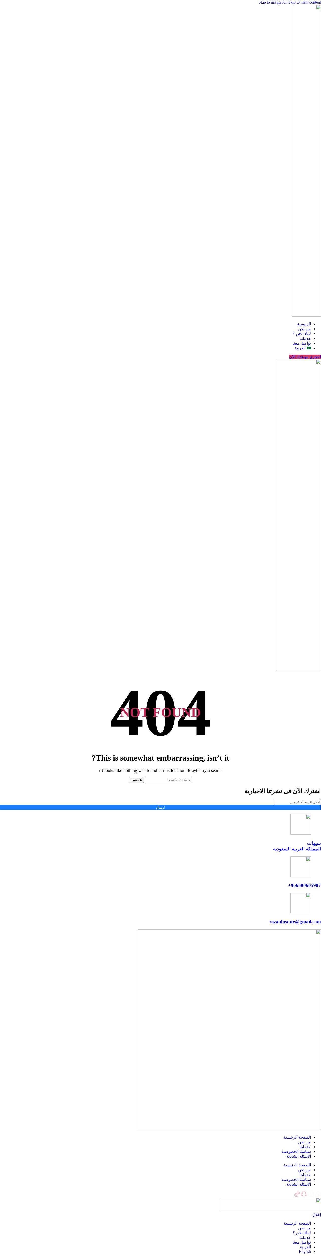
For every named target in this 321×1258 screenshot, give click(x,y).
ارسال (160, 807)
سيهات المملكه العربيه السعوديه (297, 846)
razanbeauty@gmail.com (295, 921)
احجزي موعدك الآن (305, 357)
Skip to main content (304, 2)
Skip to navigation (273, 2)
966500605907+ (304, 885)
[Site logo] (306, 315)
